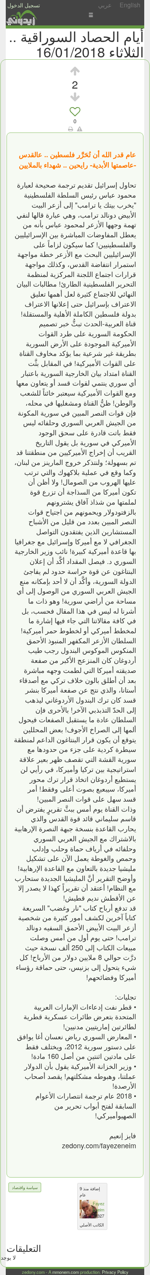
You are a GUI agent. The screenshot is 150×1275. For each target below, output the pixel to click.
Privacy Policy (115, 1272)
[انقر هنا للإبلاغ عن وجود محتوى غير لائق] (79, 129)
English (130, 4)
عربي (105, 4)
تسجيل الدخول (23, 5)
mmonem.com (65, 1272)
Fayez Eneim (99, 1206)
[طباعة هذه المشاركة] (70, 129)
